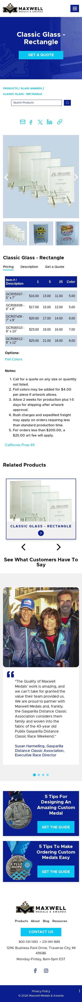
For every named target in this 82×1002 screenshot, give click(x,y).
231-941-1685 (51, 941)
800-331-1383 (28, 941)
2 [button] (39, 775)
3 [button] (43, 775)
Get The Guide (56, 827)
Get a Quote (41, 55)
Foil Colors (13, 359)
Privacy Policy (41, 991)
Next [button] (76, 177)
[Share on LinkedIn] (49, 123)
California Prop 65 (20, 445)
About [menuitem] (35, 921)
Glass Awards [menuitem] (31, 88)
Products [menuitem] (10, 88)
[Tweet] (40, 123)
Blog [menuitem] (46, 921)
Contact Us (41, 932)
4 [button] (47, 775)
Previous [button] (6, 177)
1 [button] (34, 774)
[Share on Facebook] (31, 123)
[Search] (67, 103)
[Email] (22, 123)
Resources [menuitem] (59, 921)
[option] (41, 176)
